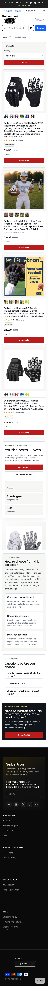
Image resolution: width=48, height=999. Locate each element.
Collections (8, 853)
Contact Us (8, 831)
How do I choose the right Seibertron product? (24, 674)
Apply (24, 62)
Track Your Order (11, 890)
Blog (5, 836)
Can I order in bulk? (16, 683)
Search (40, 28)
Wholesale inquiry (24, 474)
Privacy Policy (9, 858)
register (18, 11)
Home (4, 37)
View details (24, 160)
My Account (8, 885)
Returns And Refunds (12, 922)
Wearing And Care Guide (11, 928)
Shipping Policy (10, 917)
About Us (7, 821)
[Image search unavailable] (31, 28)
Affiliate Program (10, 826)
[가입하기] (39, 794)
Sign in (9, 11)
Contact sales (24, 735)
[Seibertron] (10, 19)
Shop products (24, 467)
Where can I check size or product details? (23, 692)
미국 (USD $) (23, 964)
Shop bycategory (39, 20)
